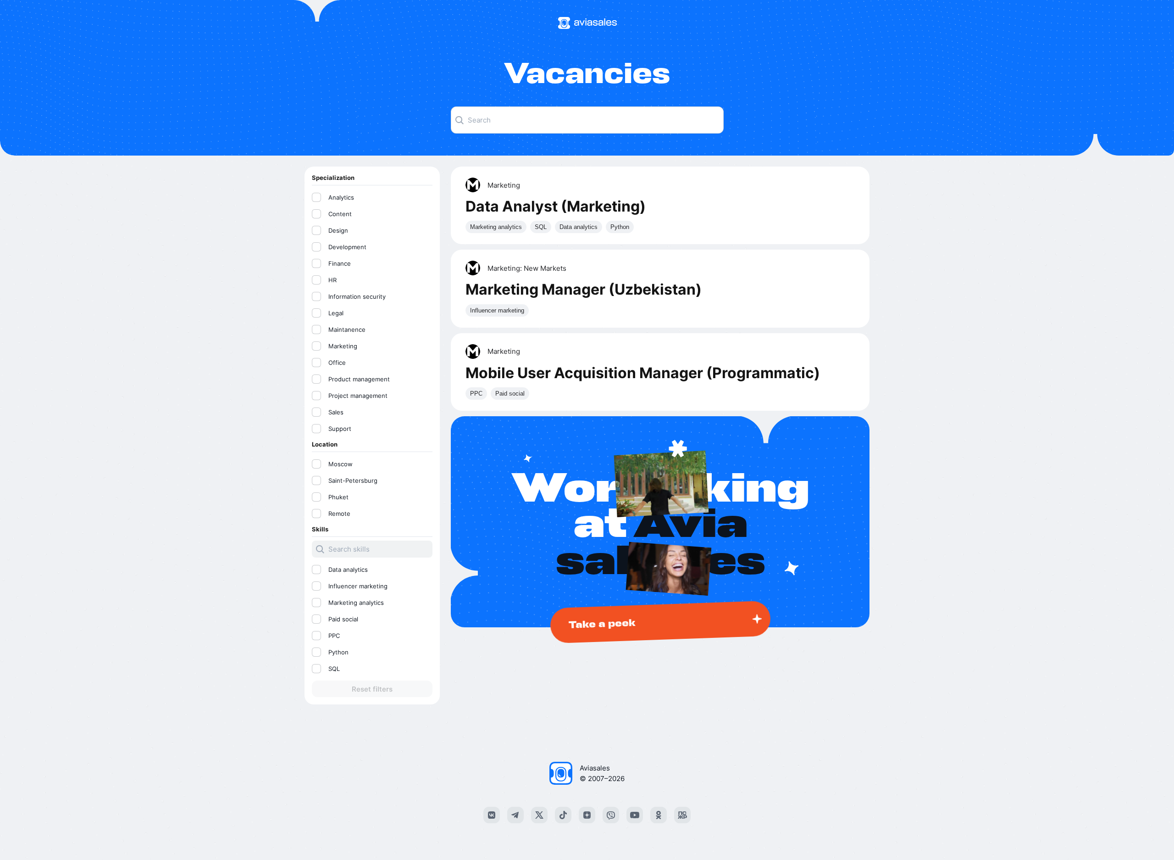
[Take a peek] (660, 521)
